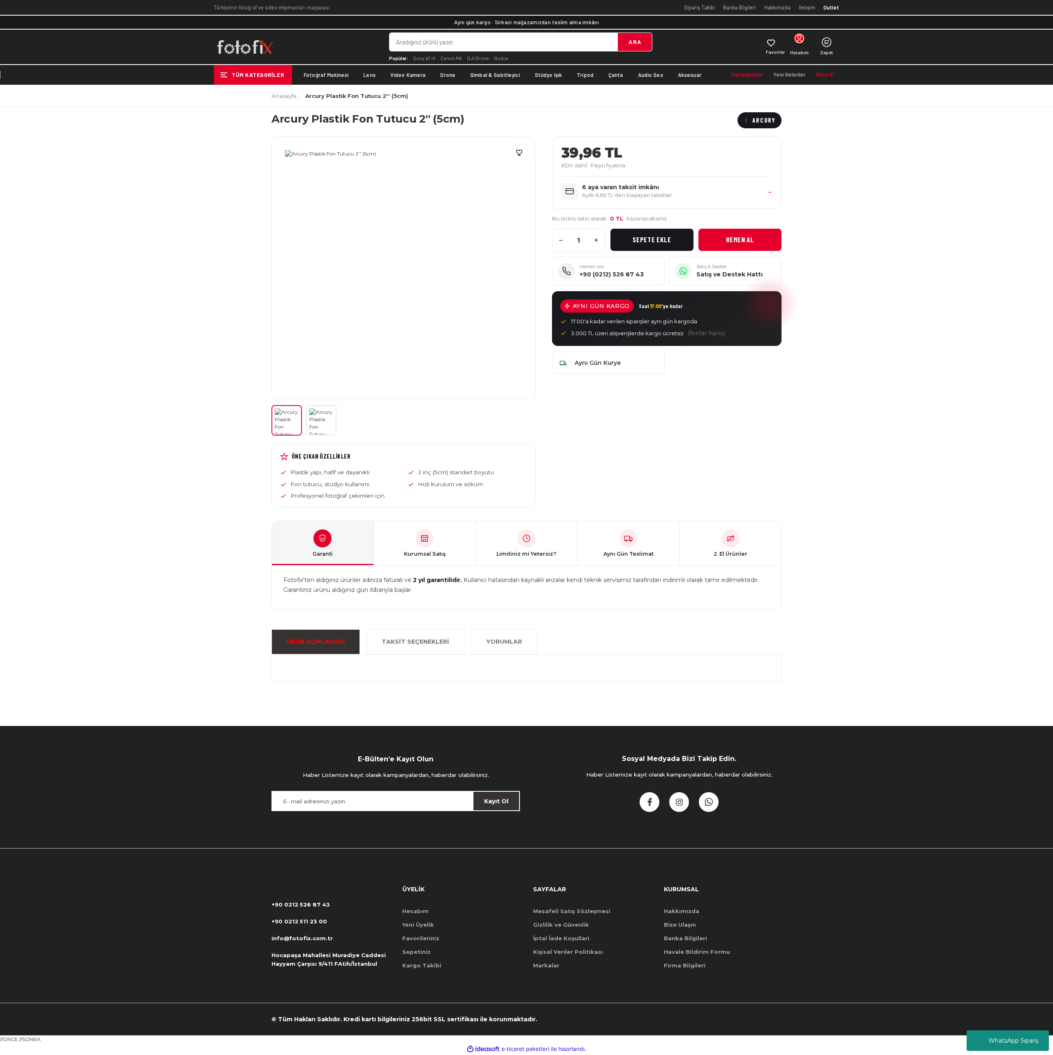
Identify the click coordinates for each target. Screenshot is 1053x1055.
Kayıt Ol (496, 801)
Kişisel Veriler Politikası (568, 951)
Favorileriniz (420, 938)
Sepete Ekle (652, 239)
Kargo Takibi (421, 965)
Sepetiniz (416, 951)
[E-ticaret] (525, 1049)
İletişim (807, 7)
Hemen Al (740, 239)
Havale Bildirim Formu (697, 951)
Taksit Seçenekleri (415, 641)
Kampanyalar (747, 74)
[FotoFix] (245, 47)
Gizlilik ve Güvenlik (561, 924)
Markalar (546, 965)
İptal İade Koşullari (561, 938)
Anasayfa (284, 96)
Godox (501, 58)
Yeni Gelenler (789, 74)
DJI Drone (478, 58)
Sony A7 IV (424, 58)
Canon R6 (451, 58)
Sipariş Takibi (699, 7)
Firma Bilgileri (684, 965)
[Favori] (520, 152)
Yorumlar (504, 641)
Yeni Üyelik (418, 924)
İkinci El (825, 74)
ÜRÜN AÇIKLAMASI (316, 641)
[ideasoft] (483, 1049)
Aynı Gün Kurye (598, 362)
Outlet (831, 7)
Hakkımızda (777, 7)
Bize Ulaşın (680, 924)
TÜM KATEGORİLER (258, 74)
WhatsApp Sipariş (1013, 1040)
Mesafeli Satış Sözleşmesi (571, 911)
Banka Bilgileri (739, 7)
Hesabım (415, 911)
